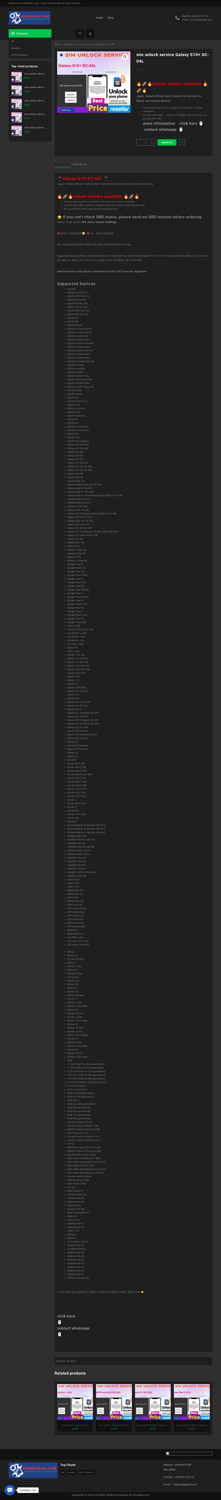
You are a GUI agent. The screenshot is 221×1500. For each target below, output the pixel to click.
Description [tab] (62, 164)
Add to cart (167, 142)
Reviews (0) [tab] (80, 164)
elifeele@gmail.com (201, 19)
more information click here (171, 123)
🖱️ (201, 123)
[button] (125, 57)
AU (13, 41)
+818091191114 (199, 16)
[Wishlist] (80, 33)
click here (66, 1316)
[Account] (90, 33)
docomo (15, 48)
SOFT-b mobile (19, 55)
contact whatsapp (106, 222)
